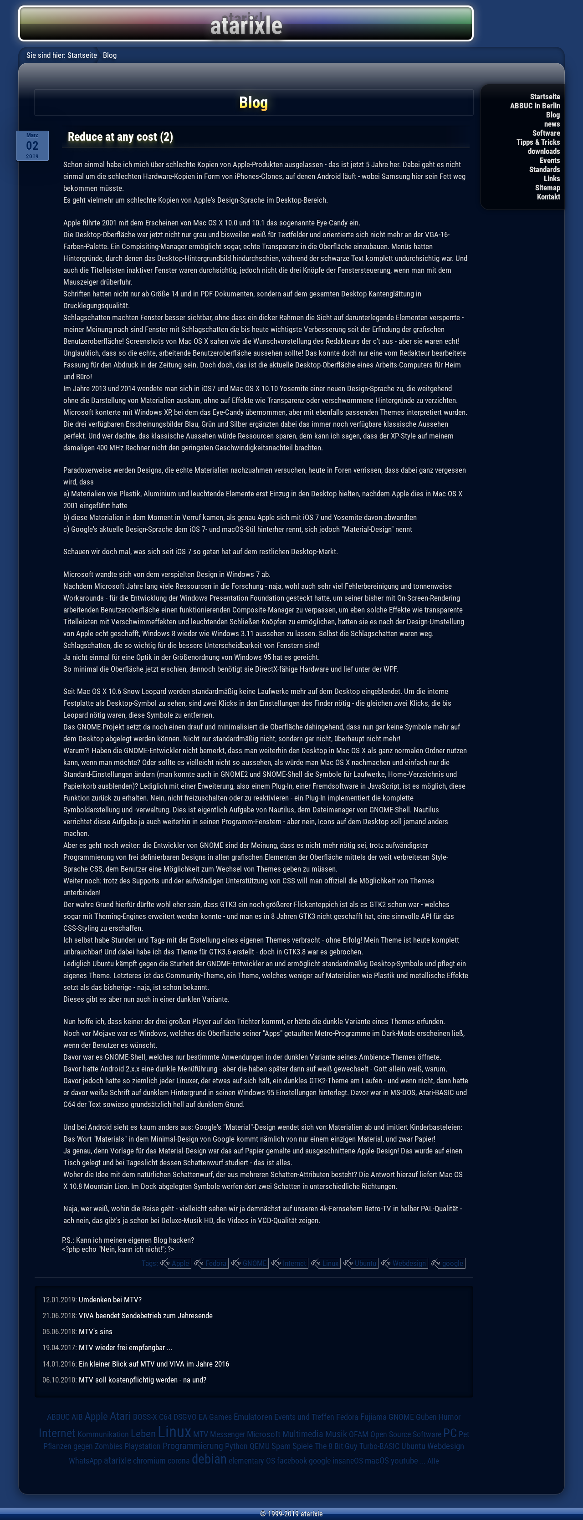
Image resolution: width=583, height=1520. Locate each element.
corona (179, 1460)
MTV (200, 1434)
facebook (292, 1460)
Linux (330, 1263)
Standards (544, 169)
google (452, 1263)
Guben (426, 1417)
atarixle (117, 1460)
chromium (149, 1460)
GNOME (254, 1263)
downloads (544, 151)
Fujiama (373, 1417)
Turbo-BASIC (379, 1446)
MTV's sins (96, 1331)
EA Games (215, 1417)
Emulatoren (253, 1417)
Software (546, 133)
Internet (294, 1263)
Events (550, 160)
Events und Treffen (304, 1417)
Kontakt (548, 196)
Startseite (545, 96)
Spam (281, 1446)
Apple (180, 1263)
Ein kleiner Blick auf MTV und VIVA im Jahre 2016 (154, 1363)
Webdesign (409, 1263)
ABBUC (58, 1417)
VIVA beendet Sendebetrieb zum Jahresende (146, 1315)
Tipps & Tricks (538, 142)
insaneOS (347, 1460)
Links (552, 178)
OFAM (358, 1434)
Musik (336, 1434)
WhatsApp (85, 1460)
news (552, 123)
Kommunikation (103, 1434)
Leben (143, 1434)
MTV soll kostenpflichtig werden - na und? (142, 1379)
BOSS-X (145, 1417)
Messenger (227, 1434)
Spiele (302, 1446)
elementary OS (252, 1460)
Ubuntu (365, 1263)
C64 (165, 1417)
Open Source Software (405, 1434)
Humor (449, 1417)
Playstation (142, 1446)
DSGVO (185, 1417)
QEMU (260, 1446)
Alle (433, 1460)
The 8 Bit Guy (336, 1446)
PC (450, 1433)
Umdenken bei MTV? (110, 1299)
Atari (120, 1416)
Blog (553, 114)
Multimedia (302, 1433)
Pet (464, 1434)
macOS (377, 1460)
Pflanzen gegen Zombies (83, 1446)
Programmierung (193, 1446)
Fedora (215, 1263)
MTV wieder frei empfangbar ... (125, 1347)
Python (236, 1446)
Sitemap (547, 187)
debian (209, 1459)
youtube (404, 1460)
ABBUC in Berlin (535, 105)
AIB (77, 1417)
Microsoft (264, 1434)
